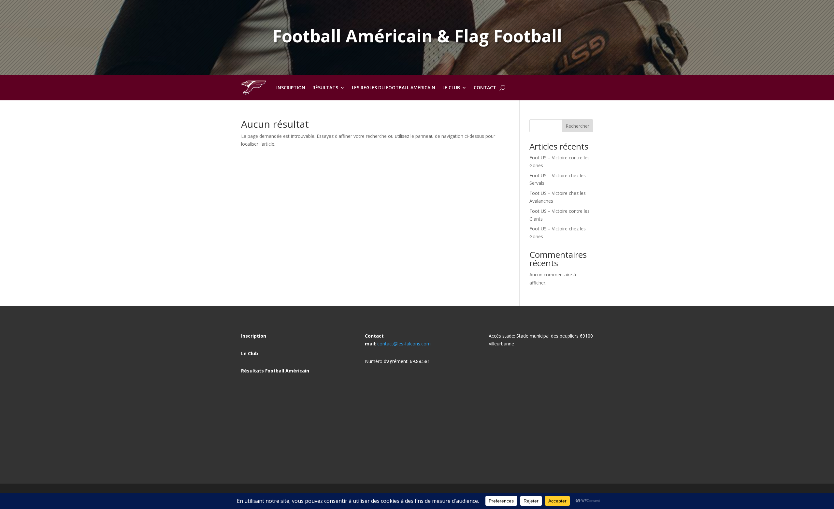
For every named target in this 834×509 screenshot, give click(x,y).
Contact (485, 87)
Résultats (325, 87)
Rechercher (577, 126)
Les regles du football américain (393, 87)
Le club (451, 87)
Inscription (290, 87)
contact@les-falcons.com (404, 344)
